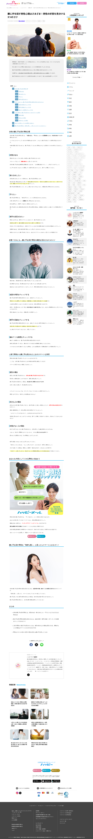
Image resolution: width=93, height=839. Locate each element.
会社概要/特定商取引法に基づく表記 (43, 814)
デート (83, 157)
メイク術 (82, 166)
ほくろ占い (70, 151)
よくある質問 (14, 820)
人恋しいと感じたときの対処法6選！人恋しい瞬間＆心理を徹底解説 (19, 724)
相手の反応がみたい (22, 99)
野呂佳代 (69, 201)
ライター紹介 (61, 805)
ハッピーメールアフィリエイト (66, 819)
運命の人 (74, 199)
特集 (70, 128)
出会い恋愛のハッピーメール (12, 7)
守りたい (19, 97)
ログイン (55, 770)
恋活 (70, 113)
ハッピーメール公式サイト (42, 671)
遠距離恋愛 (81, 199)
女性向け (81, 176)
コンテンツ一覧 (63, 821)
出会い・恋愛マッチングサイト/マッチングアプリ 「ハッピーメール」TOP (22, 812)
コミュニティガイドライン (41, 818)
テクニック (77, 157)
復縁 (79, 178)
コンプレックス (82, 155)
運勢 (69, 199)
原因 (69, 174)
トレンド (71, 90)
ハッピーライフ (23, 7)
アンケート (72, 83)
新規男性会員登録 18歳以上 (17, 826)
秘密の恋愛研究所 (71, 193)
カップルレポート (39, 823)
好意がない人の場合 (22, 120)
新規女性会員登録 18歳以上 (17, 824)
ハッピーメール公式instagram (65, 812)
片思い (71, 121)
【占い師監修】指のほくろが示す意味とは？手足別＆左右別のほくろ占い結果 (76, 53)
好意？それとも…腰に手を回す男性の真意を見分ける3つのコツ (28, 102)
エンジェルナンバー (79, 153)
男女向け (82, 189)
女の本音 (74, 176)
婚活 (70, 102)
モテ (75, 168)
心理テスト (70, 180)
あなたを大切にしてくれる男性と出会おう (23, 123)
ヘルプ (13, 830)
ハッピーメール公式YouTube (65, 814)
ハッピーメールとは (16, 814)
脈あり (76, 195)
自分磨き (81, 195)
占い (81, 172)
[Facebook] (31, 644)
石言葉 (81, 191)
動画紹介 (75, 172)
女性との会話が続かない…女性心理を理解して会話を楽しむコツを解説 (39, 724)
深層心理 (30, 7)
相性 (75, 191)
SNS (74, 147)
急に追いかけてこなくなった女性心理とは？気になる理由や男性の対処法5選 (19, 744)
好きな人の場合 (21, 118)
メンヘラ (69, 168)
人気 (77, 170)
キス (69, 155)
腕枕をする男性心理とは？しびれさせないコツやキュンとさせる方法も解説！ (39, 704)
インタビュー (70, 153)
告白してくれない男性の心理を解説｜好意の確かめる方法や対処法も (19, 704)
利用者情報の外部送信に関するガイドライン (44, 816)
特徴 (70, 124)
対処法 (74, 178)
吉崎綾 (74, 174)
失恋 (70, 98)
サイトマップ (62, 823)
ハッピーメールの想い (16, 816)
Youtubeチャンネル (78, 149)
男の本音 (76, 189)
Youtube (69, 149)
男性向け (69, 191)
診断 (69, 50)
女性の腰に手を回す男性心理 (20, 89)
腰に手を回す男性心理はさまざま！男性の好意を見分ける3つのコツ (47, 7)
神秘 (69, 69)
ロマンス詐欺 (70, 170)
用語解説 (69, 189)
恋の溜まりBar (77, 180)
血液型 (75, 197)
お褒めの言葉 (38, 827)
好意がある (20, 91)
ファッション (79, 164)
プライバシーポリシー (40, 812)
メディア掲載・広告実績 (40, 829)
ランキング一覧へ (77, 77)
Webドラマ (80, 147)
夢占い (80, 174)
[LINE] (41, 644)
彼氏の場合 (20, 115)
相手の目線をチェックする (23, 107)
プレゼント (70, 166)
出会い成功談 (38, 825)
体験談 (82, 170)
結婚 (78, 193)
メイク (76, 166)
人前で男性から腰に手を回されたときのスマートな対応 (26, 112)
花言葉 (69, 197)
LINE (69, 147)
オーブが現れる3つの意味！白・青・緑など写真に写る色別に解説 (76, 72)
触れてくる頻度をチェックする (24, 110)
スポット (69, 157)
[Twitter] (36, 644)
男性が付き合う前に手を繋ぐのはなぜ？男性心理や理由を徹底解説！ (39, 744)
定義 (70, 106)
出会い (69, 31)
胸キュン (69, 195)
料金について (14, 818)
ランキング (81, 168)
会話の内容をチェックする (23, 104)
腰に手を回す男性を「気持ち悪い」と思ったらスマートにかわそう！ (29, 126)
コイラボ (74, 155)
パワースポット (71, 164)
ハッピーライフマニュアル (50, 805)
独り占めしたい (21, 94)
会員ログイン (14, 828)
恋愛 (70, 109)
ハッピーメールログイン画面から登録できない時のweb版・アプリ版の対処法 (76, 34)
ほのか (76, 151)
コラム (71, 87)
